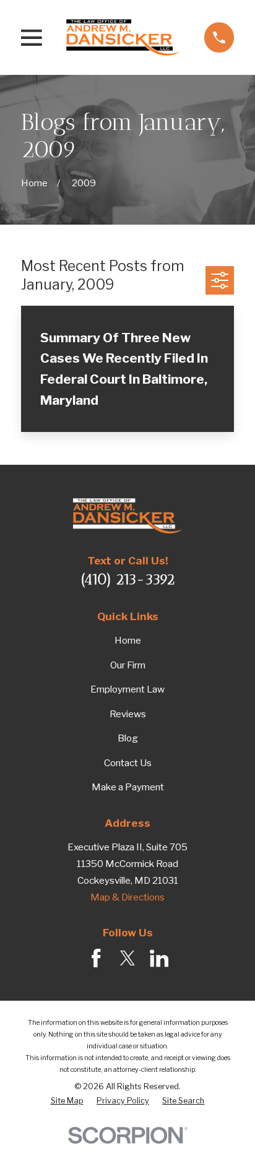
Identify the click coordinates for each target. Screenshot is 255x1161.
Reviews (128, 714)
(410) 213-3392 (128, 579)
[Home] (123, 37)
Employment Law (127, 689)
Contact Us (128, 763)
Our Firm (127, 665)
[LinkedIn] (159, 958)
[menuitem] (67, 1101)
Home (128, 640)
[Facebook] (96, 958)
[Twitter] (127, 958)
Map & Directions (127, 897)
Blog (128, 738)
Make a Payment (128, 787)
